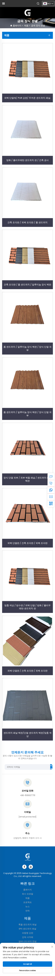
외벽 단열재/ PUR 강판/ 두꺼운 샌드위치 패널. (27, 98)
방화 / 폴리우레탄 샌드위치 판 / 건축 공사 (27, 160)
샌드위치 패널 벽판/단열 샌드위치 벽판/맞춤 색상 (27, 734)
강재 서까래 (27, 937)
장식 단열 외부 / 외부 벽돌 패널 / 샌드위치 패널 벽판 (27, 479)
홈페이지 (17, 25)
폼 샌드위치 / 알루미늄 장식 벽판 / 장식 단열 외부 (27, 348)
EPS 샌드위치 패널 (27, 928)
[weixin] (51, 503)
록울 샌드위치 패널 (27, 924)
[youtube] (31, 867)
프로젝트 (27, 902)
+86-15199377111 (27, 795)
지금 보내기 (51, 767)
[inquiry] (51, 476)
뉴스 (27, 906)
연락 (27, 910)
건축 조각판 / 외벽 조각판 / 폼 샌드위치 (27, 222)
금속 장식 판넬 (38, 25)
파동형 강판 (27, 932)
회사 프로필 (27, 893)
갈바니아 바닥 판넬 (27, 941)
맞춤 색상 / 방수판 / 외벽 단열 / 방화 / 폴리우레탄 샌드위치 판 (27, 607)
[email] (51, 496)
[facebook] (24, 867)
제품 (26, 25)
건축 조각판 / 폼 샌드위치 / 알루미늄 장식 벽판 (27, 284)
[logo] (27, 12)
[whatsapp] (51, 490)
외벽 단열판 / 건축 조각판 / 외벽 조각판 (27, 543)
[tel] (51, 483)
